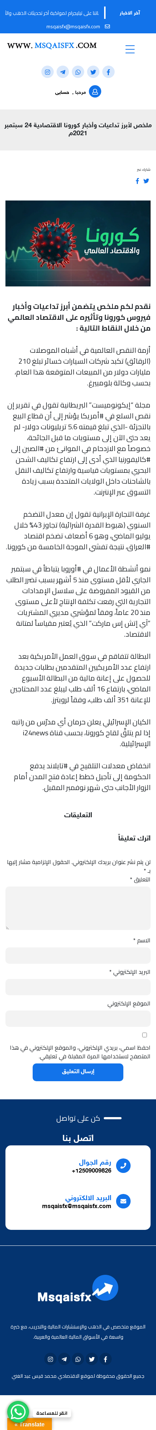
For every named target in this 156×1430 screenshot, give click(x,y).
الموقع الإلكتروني (129, 1003)
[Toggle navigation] (129, 49)
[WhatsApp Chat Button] (18, 1412)
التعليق (140, 879)
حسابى (62, 93)
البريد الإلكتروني (130, 971)
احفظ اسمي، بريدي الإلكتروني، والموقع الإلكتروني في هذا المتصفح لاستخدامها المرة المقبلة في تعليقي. (80, 1052)
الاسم (142, 940)
